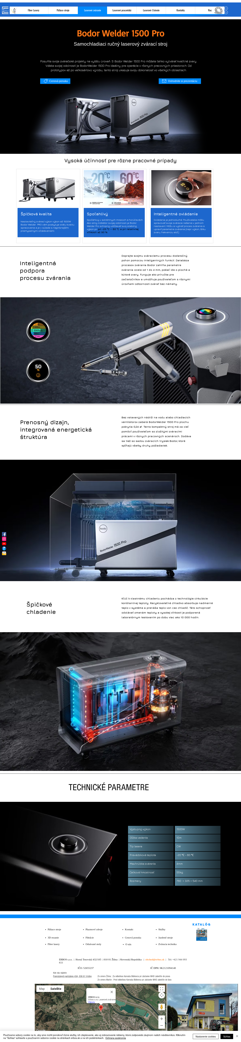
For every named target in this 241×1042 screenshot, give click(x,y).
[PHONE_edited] (4, 548)
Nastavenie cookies (206, 1036)
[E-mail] (4, 553)
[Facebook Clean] (187, 976)
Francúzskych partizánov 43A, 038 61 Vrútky (72, 976)
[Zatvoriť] (237, 1036)
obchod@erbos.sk (154, 959)
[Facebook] (4, 534)
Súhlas (226, 1036)
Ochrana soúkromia (115, 1038)
